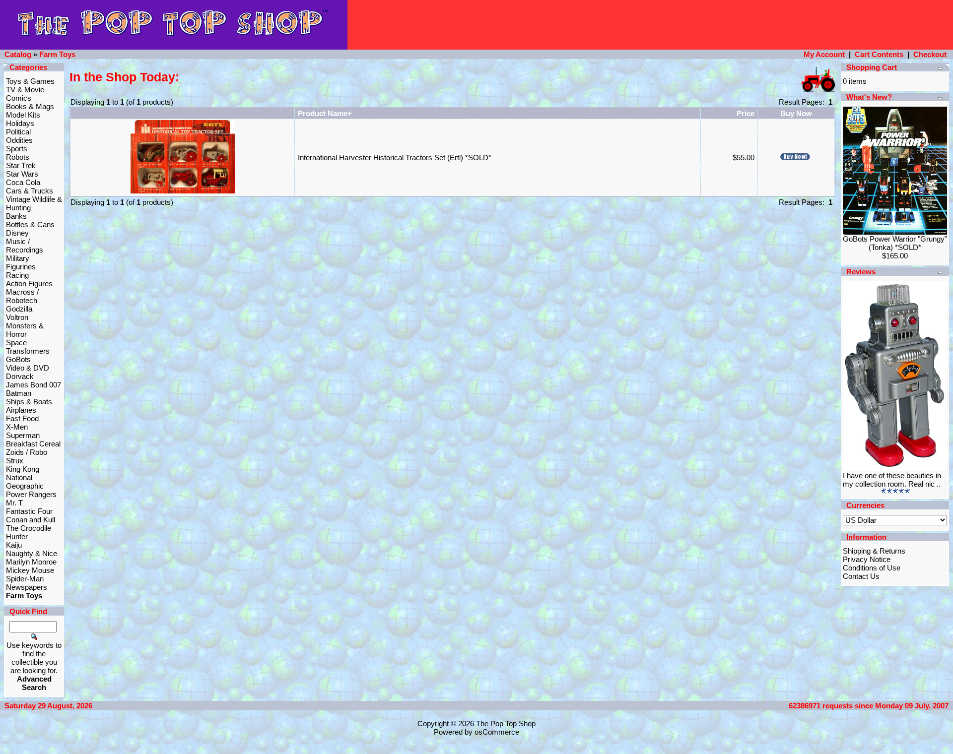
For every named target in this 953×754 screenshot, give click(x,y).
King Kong (22, 469)
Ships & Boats (29, 401)
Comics (18, 98)
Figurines (21, 266)
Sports (16, 148)
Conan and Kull (30, 519)
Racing (17, 275)
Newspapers (26, 587)
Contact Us (861, 576)
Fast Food (22, 418)
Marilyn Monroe (31, 562)
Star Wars (22, 174)
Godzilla (19, 309)
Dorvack (20, 376)
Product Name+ (325, 113)
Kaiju (14, 545)
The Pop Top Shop (506, 723)
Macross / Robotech (22, 296)
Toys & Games (30, 81)
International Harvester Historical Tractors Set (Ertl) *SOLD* (394, 157)
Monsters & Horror (25, 329)
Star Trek (21, 165)
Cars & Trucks (29, 191)
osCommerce (497, 732)
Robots (17, 157)
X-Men (17, 427)
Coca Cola (23, 182)
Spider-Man (25, 578)
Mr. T (14, 503)
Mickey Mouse (30, 570)
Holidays (20, 123)
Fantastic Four (29, 511)
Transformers (28, 351)
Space (16, 342)
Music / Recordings (24, 245)
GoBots (18, 359)
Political (18, 131)
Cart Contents (879, 54)
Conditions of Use (871, 568)
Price (745, 113)
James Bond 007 (33, 384)
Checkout (930, 54)
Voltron (17, 317)
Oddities (19, 140)
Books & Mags (30, 106)
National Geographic (25, 481)
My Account (824, 54)
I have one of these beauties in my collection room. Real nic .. (892, 479)
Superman (23, 435)
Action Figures (29, 283)
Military (17, 258)
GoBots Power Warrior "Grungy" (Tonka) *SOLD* (895, 243)
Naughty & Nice (31, 553)
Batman (18, 393)
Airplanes (21, 410)
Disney (17, 233)
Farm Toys (57, 54)
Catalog (17, 54)
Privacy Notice (866, 559)
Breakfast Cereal (33, 444)
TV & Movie (25, 89)
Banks (16, 216)
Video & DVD (27, 368)
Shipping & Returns (874, 551)
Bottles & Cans (30, 224)
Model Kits (23, 115)
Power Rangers (31, 494)
